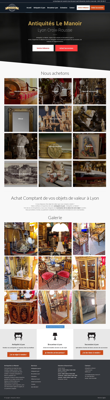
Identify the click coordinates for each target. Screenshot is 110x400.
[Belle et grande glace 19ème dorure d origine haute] (89, 307)
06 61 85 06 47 (101, 1)
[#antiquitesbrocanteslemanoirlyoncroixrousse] (55, 273)
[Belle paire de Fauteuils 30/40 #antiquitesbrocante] (89, 239)
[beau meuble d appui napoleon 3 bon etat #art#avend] (21, 307)
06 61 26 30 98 (92, 378)
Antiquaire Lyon (35, 371)
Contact (33, 384)
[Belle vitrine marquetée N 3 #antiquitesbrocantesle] (89, 273)
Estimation (34, 376)
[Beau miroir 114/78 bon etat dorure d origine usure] (55, 307)
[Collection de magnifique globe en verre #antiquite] (21, 239)
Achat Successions (36, 381)
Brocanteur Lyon (35, 374)
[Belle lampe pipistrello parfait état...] (55, 239)
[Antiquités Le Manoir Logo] (12, 8)
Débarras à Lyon (35, 379)
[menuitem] (29, 8)
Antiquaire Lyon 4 (36, 368)
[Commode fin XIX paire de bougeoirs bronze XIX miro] (21, 273)
